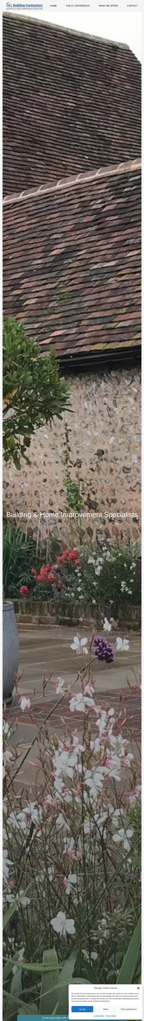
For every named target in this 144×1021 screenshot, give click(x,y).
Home (53, 6)
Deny (105, 1009)
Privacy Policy (111, 1016)
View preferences (129, 1009)
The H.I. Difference (78, 6)
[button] (138, 988)
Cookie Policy (99, 1016)
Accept (82, 1009)
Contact (132, 6)
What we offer (108, 6)
